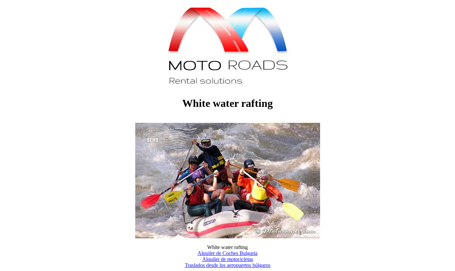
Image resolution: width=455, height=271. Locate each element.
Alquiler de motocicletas (227, 259)
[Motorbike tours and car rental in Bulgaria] (227, 87)
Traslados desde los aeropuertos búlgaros (227, 265)
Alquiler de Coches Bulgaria (227, 253)
